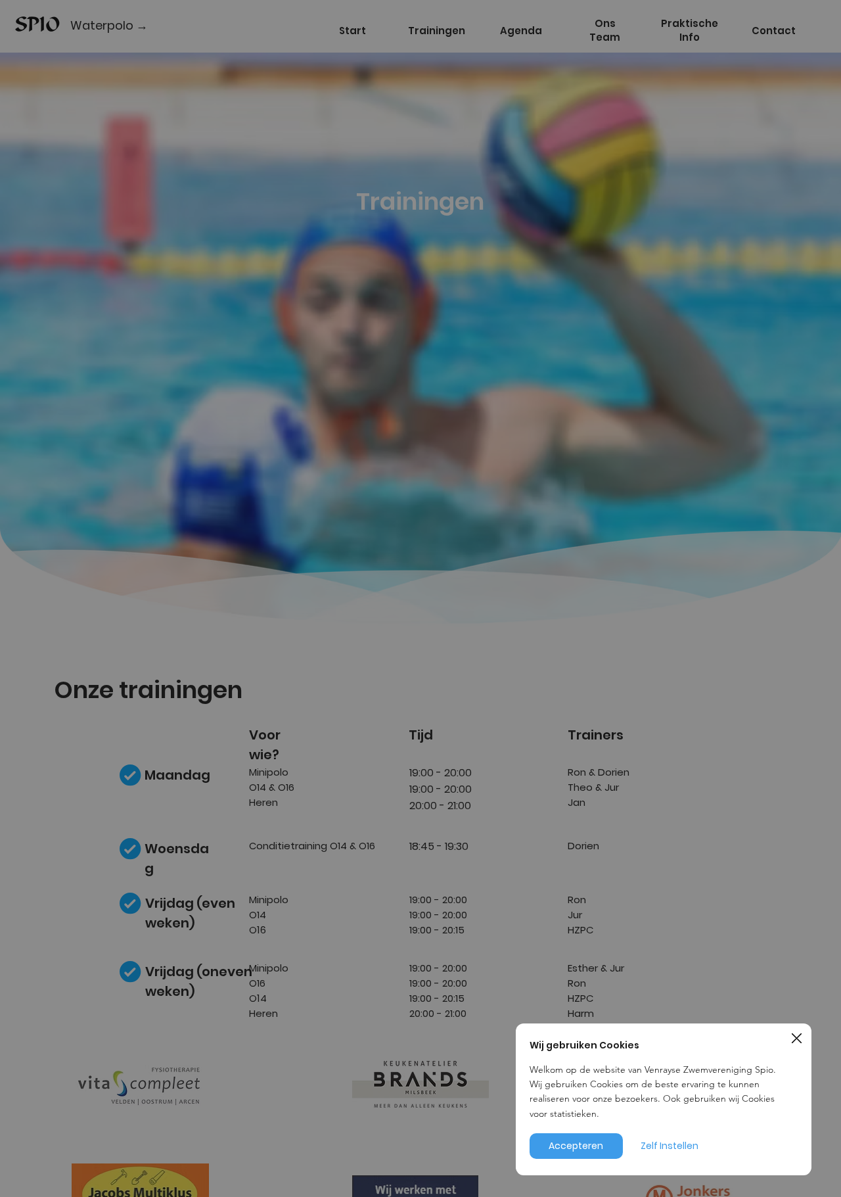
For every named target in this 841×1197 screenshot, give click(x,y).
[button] (797, 1038)
